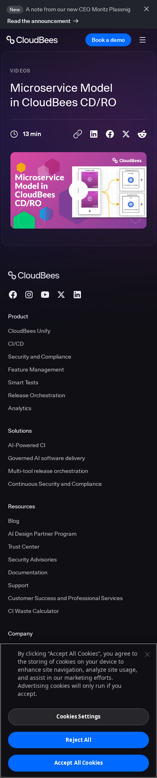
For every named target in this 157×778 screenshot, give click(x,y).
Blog (13, 521)
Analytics (19, 408)
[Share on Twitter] (126, 134)
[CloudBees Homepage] (33, 275)
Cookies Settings (78, 716)
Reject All (78, 739)
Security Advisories (32, 559)
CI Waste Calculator (33, 611)
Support (18, 585)
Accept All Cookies (78, 762)
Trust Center (23, 546)
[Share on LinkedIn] (94, 134)
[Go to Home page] (32, 40)
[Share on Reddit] (142, 134)
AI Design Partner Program (42, 533)
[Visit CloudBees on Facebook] (13, 294)
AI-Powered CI (26, 445)
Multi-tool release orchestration (48, 471)
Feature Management (36, 369)
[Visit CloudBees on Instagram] (29, 294)
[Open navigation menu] (142, 40)
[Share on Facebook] (110, 134)
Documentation (28, 572)
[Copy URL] (78, 134)
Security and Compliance (39, 356)
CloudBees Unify (29, 331)
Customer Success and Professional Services (65, 598)
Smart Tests (23, 382)
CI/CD (16, 344)
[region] (78, 710)
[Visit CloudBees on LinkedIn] (77, 294)
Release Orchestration (36, 395)
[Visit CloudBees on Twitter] (61, 294)
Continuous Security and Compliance (55, 484)
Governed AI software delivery (46, 458)
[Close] (147, 654)
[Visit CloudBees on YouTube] (45, 294)
